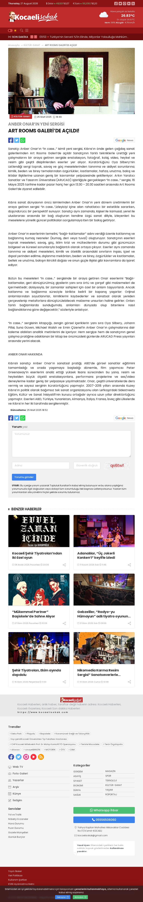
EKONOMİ (78, 785)
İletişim (17, 800)
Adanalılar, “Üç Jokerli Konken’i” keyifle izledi (96, 555)
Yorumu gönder (24, 477)
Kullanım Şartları (17, 879)
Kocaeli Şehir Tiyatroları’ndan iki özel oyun (37, 555)
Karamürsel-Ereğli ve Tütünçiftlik (72, 733)
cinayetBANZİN (31, 749)
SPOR (108, 775)
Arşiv (15, 787)
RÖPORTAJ (111, 794)
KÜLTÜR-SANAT (32, 45)
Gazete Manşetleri (18, 832)
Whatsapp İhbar (106, 810)
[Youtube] (129, 3)
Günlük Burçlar (16, 836)
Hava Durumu (16, 823)
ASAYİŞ (77, 776)
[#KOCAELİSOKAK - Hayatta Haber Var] (33, 16)
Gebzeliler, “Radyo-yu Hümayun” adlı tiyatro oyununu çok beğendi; (103, 614)
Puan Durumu (16, 828)
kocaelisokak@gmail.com (93, 835)
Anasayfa (14, 45)
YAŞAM (109, 789)
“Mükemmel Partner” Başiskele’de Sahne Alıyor (33, 614)
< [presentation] (31, 36)
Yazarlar (18, 780)
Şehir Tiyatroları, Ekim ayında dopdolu (36, 672)
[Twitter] (120, 3)
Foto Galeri (20, 773)
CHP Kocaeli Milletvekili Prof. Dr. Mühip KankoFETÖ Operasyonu (42, 744)
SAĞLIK (77, 794)
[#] (71, 699)
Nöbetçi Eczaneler (18, 819)
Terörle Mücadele (89, 744)
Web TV (17, 767)
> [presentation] (35, 36)
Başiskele (44, 733)
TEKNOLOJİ (111, 780)
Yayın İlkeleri (15, 871)
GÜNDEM (78, 771)
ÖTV (62, 749)
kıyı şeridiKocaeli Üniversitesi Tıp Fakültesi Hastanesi (38, 739)
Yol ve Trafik (14, 814)
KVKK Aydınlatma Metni (21, 884)
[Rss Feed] (133, 3)
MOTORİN (49, 749)
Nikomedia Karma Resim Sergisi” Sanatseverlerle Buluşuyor (98, 672)
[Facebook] (116, 3)
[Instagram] (124, 3)
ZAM (71, 749)
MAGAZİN (110, 771)
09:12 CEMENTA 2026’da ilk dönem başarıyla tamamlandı (77, 37)
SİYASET (77, 780)
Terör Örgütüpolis (113, 744)
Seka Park (15, 733)
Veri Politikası (15, 875)
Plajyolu (30, 733)
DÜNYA (77, 790)
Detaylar (61, 897)
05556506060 (106, 820)
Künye (16, 793)
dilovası (14, 749)
